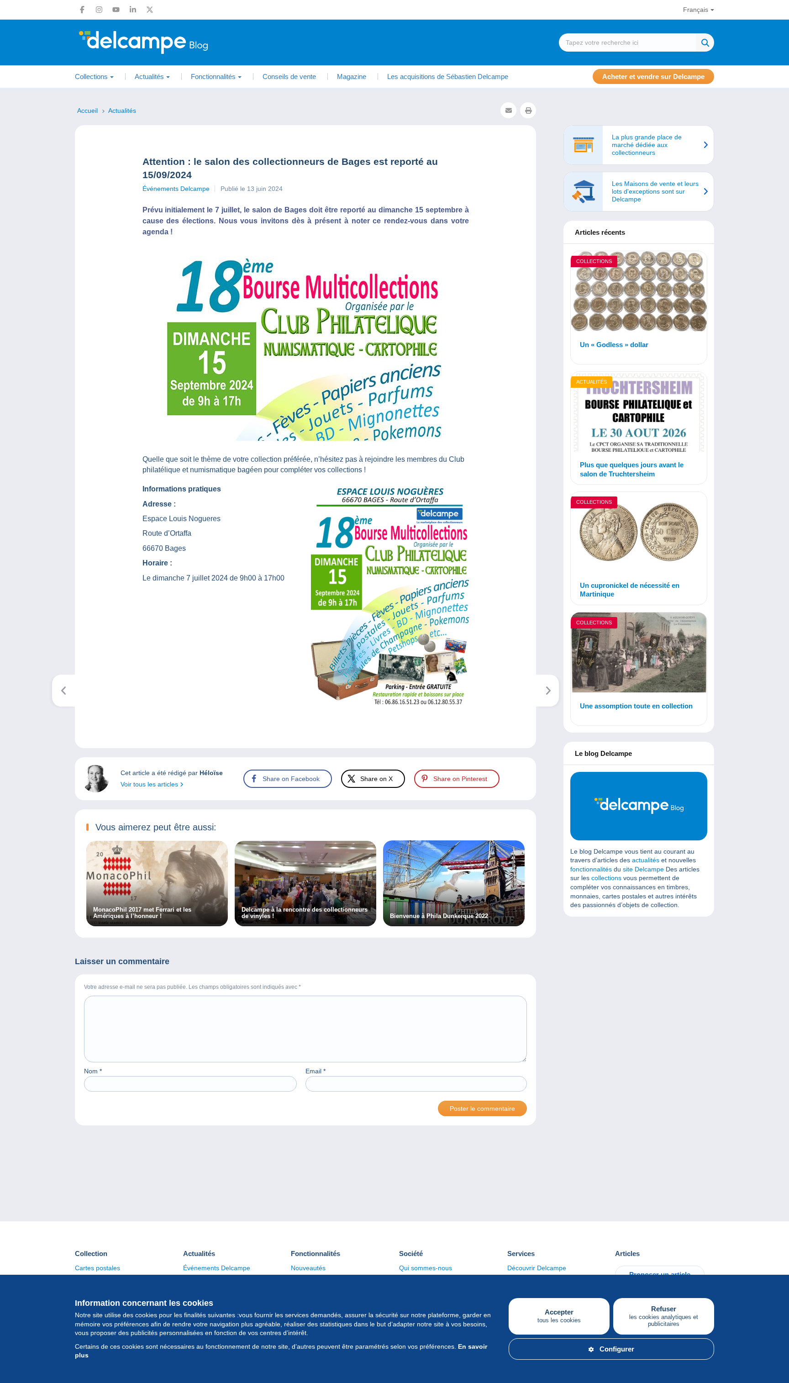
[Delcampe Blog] (164, 42)
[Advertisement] (638, 990)
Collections (594, 261)
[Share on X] (14, 515)
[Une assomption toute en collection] (639, 653)
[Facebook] (82, 9)
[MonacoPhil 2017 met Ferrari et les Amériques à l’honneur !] (157, 921)
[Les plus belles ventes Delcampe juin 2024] (548, 690)
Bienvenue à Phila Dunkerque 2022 (439, 916)
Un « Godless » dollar (614, 344)
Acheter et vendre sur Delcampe (653, 76)
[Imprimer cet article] (528, 110)
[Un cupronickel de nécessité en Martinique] (639, 533)
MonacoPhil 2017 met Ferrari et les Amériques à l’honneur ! (142, 913)
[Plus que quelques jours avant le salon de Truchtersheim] (639, 413)
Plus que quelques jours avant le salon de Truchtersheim (632, 469)
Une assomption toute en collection (636, 706)
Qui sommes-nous (425, 1268)
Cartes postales (97, 1268)
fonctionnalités (591, 869)
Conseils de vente (289, 76)
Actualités (591, 382)
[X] (149, 9)
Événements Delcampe (176, 188)
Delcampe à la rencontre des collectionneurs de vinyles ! (305, 913)
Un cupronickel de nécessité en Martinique (629, 589)
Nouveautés (308, 1268)
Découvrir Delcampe (536, 1268)
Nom (93, 1071)
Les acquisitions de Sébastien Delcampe (447, 76)
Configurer (617, 1349)
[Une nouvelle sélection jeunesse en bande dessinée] (64, 690)
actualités (645, 860)
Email (315, 1071)
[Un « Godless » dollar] (639, 292)
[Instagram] (99, 9)
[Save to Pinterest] (14, 537)
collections (606, 878)
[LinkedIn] (133, 9)
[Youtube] (116, 9)
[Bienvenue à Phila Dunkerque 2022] (454, 921)
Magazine (351, 76)
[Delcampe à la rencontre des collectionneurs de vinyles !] (305, 921)
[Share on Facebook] (14, 493)
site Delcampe (643, 869)
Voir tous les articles (150, 784)
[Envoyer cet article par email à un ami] (508, 110)
